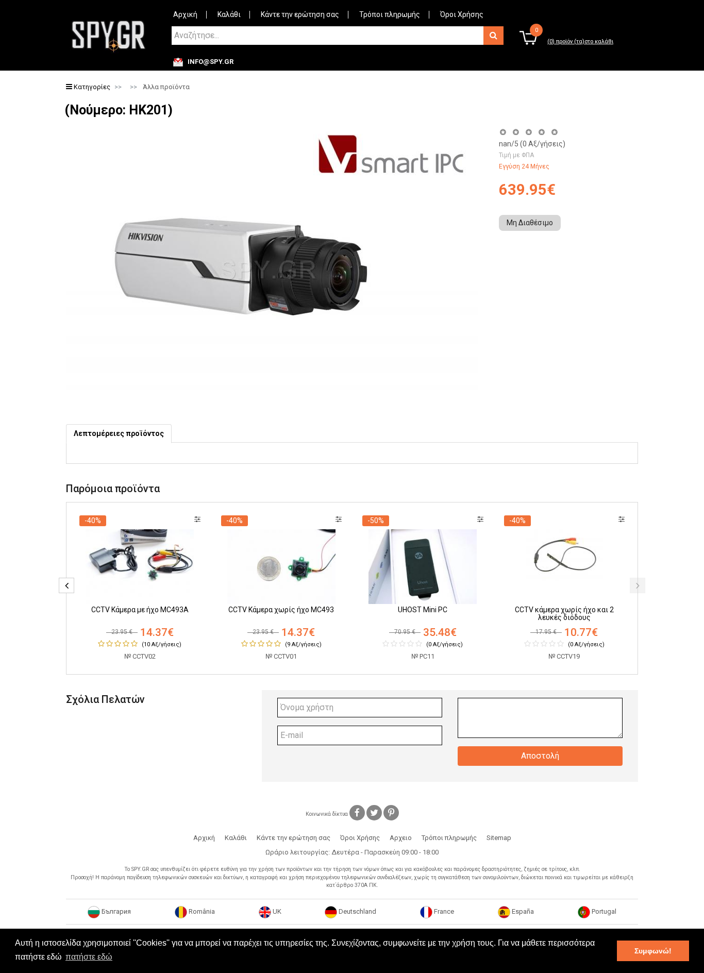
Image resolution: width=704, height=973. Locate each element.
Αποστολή (540, 756)
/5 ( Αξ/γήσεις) (532, 144)
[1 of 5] (502, 132)
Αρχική (185, 14)
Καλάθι (229, 14)
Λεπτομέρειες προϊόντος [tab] (119, 433)
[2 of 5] (515, 132)
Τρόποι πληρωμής (389, 14)
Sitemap (499, 838)
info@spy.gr (210, 61)
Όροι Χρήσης (461, 14)
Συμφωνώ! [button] (653, 951)
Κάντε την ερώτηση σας (300, 14)
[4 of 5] (541, 132)
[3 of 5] (528, 132)
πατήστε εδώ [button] (88, 956)
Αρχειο (401, 838)
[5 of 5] (554, 132)
